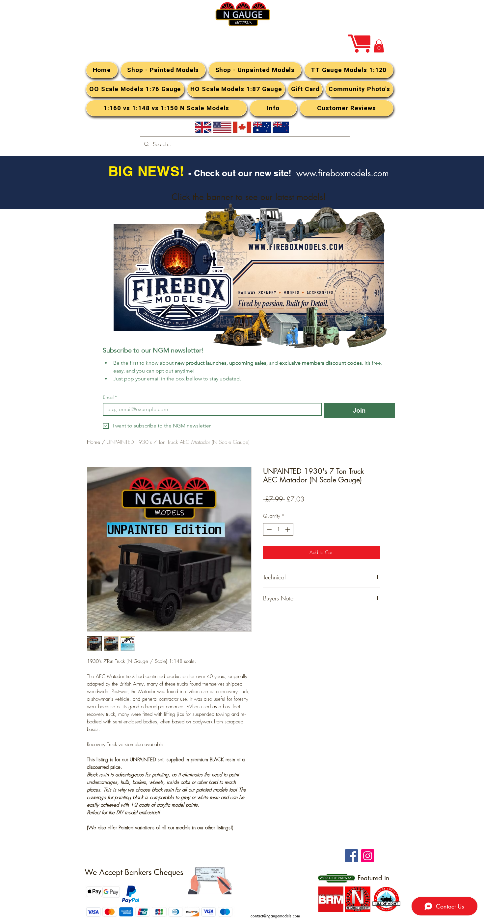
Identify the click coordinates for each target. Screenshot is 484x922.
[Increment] (288, 529)
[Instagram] (367, 855)
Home (93, 442)
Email (110, 397)
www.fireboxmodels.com (342, 173)
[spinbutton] (278, 529)
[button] (378, 45)
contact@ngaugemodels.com (275, 916)
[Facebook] (351, 855)
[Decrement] (268, 529)
